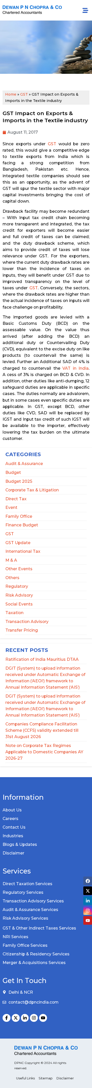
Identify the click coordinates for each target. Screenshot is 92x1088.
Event (11, 507)
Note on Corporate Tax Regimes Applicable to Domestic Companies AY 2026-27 (44, 752)
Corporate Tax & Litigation (32, 490)
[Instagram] (34, 1018)
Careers (10, 818)
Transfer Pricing (21, 630)
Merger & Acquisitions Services (34, 962)
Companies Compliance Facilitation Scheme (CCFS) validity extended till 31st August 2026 (41, 730)
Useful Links (25, 1078)
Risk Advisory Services (25, 918)
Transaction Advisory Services (33, 901)
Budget (13, 472)
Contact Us (14, 827)
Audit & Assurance (24, 463)
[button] (85, 10)
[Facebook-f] (6, 1018)
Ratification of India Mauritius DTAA (42, 659)
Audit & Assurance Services (30, 909)
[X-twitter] (16, 1018)
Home (10, 94)
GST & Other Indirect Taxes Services (39, 928)
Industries (13, 835)
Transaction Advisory (27, 621)
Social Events (19, 604)
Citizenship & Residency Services (36, 954)
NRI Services (15, 936)
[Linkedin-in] (25, 1018)
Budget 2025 (18, 481)
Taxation (14, 612)
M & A (11, 560)
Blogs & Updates (20, 844)
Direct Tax (16, 498)
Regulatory (16, 586)
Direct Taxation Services (27, 883)
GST (9, 533)
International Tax (22, 551)
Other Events (18, 568)
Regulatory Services (23, 892)
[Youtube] (43, 1018)
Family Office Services (25, 945)
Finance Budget (21, 525)
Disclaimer (13, 853)
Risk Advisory (19, 595)
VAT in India (75, 368)
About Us (12, 810)
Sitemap (46, 1078)
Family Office (18, 516)
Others (12, 577)
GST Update (17, 542)
